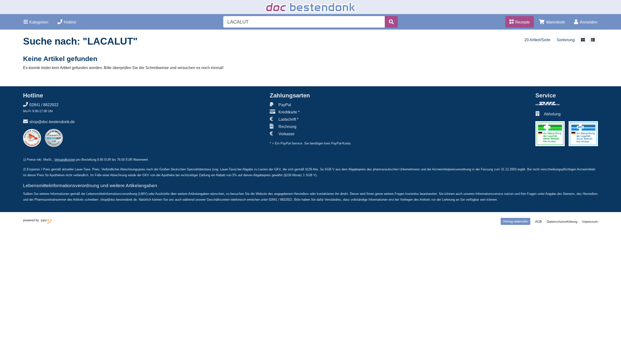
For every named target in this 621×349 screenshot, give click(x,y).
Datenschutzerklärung (562, 221)
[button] (35, 22)
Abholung (552, 114)
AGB (538, 221)
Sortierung (566, 40)
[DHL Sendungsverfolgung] (566, 103)
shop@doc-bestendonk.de (52, 122)
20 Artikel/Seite (537, 40)
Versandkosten (64, 159)
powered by (31, 220)
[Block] (583, 40)
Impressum (590, 221)
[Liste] (593, 40)
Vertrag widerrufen (515, 221)
